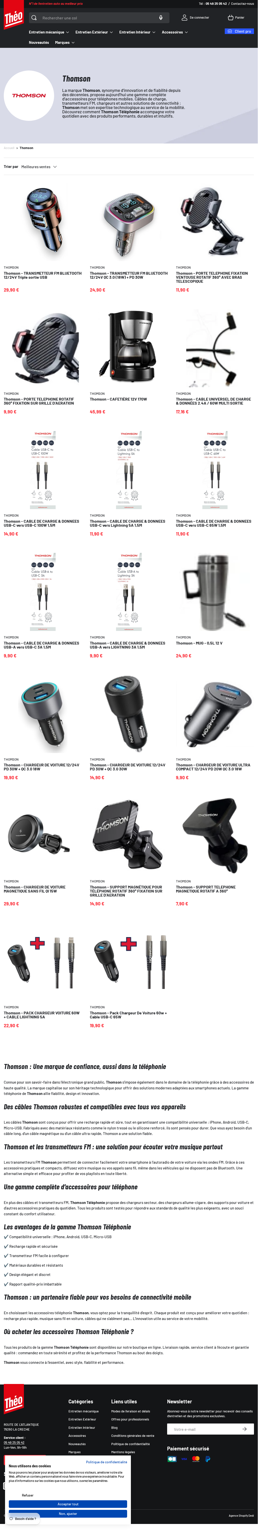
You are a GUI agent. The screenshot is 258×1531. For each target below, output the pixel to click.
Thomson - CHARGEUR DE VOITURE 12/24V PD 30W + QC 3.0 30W (127, 766)
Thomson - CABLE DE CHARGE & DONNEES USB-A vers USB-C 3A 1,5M (41, 644)
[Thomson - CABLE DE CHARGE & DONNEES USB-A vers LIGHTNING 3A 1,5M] (129, 592)
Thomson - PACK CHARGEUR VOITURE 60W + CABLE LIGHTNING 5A (42, 1014)
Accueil (9, 148)
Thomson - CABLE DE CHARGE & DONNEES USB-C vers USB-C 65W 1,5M (213, 523)
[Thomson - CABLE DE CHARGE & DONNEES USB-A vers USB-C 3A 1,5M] (43, 592)
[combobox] (99, 17)
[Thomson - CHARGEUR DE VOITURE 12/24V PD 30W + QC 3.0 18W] (43, 714)
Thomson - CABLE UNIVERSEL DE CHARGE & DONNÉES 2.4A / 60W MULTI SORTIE (213, 401)
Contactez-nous (242, 4)
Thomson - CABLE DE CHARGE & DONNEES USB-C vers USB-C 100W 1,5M (41, 523)
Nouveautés (39, 42)
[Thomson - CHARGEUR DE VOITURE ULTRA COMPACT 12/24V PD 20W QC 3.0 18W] (215, 714)
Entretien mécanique (83, 1411)
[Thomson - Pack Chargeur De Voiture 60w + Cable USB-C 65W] (129, 962)
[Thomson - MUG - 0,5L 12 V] (215, 592)
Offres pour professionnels (130, 1419)
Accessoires (77, 1436)
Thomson (26, 148)
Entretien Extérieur (82, 1419)
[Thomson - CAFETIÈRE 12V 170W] (129, 348)
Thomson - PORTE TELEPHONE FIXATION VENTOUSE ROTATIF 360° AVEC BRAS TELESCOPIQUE (212, 277)
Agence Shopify (238, 1515)
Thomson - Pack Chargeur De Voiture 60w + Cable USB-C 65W (128, 1014)
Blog (114, 1428)
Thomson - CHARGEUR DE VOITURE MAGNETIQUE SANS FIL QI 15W (34, 888)
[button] (236, 17)
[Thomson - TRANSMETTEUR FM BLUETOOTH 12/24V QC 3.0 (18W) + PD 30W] (129, 222)
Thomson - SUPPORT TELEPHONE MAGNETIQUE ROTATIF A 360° (206, 888)
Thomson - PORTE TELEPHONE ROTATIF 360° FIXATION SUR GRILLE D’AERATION (39, 401)
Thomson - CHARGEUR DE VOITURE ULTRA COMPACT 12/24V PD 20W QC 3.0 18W (213, 766)
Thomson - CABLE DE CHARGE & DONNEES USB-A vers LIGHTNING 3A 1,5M (127, 644)
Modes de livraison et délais (130, 1411)
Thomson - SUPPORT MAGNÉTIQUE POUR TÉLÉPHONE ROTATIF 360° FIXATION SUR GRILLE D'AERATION (126, 890)
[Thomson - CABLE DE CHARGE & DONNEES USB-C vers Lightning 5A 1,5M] (129, 470)
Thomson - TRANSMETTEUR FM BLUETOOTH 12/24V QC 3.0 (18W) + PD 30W (129, 275)
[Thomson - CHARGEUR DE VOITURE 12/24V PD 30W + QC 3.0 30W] (129, 714)
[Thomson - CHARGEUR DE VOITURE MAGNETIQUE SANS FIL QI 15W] (43, 836)
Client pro (243, 31)
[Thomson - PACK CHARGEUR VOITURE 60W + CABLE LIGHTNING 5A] (43, 962)
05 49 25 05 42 (14, 1442)
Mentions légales (123, 1452)
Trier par (11, 166)
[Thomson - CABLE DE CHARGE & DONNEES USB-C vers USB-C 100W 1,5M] (43, 470)
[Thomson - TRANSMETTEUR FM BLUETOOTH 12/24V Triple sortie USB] (43, 222)
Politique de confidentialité (130, 1444)
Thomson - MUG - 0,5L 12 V (199, 642)
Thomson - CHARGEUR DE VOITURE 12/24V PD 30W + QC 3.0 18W (41, 766)
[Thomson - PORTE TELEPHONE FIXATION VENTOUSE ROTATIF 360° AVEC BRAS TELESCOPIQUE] (215, 222)
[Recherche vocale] (161, 17)
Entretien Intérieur (81, 1428)
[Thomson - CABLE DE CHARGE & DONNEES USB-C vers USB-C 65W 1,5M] (215, 470)
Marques (74, 1452)
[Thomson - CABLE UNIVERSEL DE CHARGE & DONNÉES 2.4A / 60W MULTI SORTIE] (215, 348)
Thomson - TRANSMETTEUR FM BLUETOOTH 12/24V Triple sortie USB (43, 275)
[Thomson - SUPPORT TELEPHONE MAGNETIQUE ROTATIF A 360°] (215, 836)
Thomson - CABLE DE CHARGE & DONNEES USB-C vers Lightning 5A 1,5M (127, 523)
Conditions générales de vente (132, 1436)
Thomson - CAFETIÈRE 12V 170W (118, 399)
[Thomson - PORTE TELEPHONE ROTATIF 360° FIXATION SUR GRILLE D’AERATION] (43, 348)
